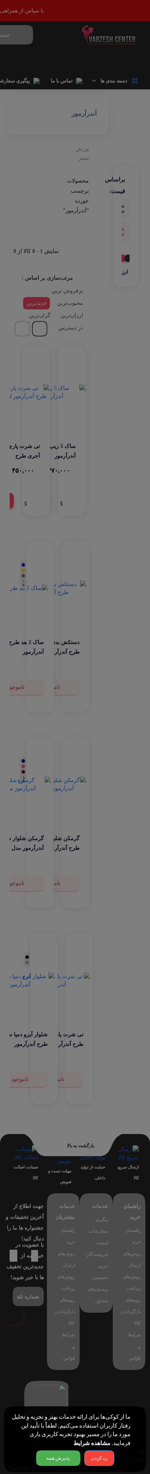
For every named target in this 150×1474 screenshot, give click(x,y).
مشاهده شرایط (91, 1443)
